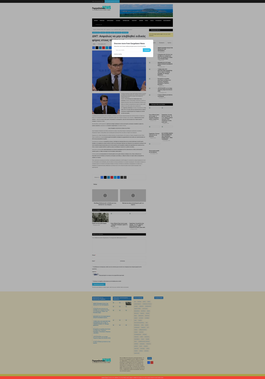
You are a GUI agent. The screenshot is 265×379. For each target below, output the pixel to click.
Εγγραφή (147, 50)
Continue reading (118, 54)
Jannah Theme (105, 377)
